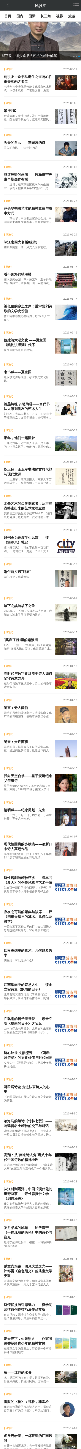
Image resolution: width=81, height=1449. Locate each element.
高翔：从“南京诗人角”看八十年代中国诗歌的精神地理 (28, 1157)
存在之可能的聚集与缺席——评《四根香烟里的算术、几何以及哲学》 (28, 916)
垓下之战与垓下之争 (19, 605)
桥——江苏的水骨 (18, 1372)
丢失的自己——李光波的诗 (24, 142)
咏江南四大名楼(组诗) (20, 242)
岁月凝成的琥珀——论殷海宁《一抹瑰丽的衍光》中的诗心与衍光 (28, 1232)
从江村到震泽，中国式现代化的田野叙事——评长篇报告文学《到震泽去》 (28, 1194)
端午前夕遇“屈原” (17, 571)
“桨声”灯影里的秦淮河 (21, 639)
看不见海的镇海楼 (18, 274)
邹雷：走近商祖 (16, 741)
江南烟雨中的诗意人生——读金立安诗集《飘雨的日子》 (28, 987)
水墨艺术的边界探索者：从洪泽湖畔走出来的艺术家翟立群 (28, 505)
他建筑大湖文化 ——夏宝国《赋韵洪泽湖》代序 (25, 342)
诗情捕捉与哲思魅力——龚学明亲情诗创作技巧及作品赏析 (28, 1307)
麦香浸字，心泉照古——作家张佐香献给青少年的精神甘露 (28, 1341)
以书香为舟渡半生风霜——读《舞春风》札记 (26, 540)
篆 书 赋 (10, 110)
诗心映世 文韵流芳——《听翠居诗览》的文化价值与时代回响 (28, 1055)
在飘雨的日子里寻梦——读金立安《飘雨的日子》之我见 (28, 1021)
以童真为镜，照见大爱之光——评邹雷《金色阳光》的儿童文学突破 (28, 1271)
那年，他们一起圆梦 (19, 437)
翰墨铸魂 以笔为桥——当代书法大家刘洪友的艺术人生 (27, 406)
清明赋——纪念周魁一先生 (24, 809)
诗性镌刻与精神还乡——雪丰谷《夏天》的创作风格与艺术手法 (28, 880)
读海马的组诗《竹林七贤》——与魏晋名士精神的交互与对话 (28, 1123)
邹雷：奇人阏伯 (16, 707)
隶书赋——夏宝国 (18, 372)
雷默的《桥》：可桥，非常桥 (26, 1401)
